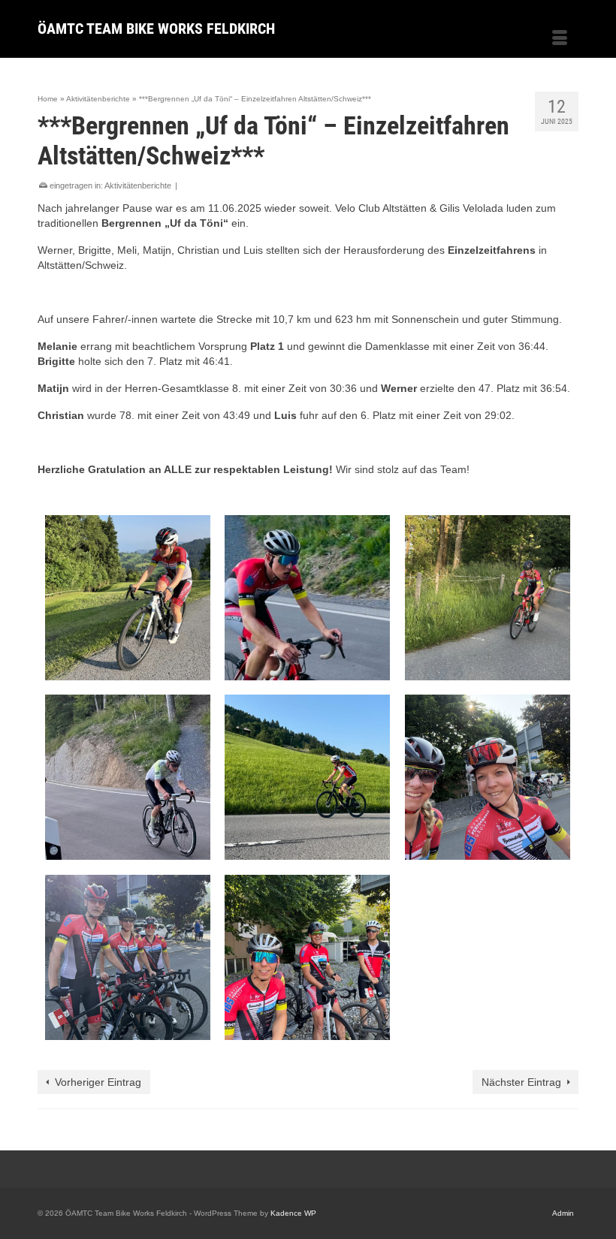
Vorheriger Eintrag (98, 1082)
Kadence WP (293, 1213)
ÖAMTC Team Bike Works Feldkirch (156, 29)
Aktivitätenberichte (137, 185)
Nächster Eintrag (521, 1082)
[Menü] (559, 39)
